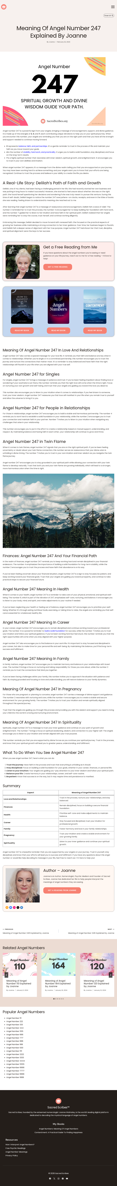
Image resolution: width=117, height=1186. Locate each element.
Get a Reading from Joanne (62, 890)
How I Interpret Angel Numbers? (19, 1144)
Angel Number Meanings (16, 1152)
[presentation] (20, 964)
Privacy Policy (11, 1155)
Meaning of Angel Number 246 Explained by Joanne (26, 931)
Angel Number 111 (13, 1018)
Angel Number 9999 (15, 1077)
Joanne (52, 42)
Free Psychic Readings (15, 1148)
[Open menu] (113, 6)
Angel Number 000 (14, 1047)
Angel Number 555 (14, 1031)
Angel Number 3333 (15, 1057)
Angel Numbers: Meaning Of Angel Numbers (58, 1128)
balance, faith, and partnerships (33, 146)
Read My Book (22, 330)
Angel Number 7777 (15, 1071)
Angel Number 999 (14, 1044)
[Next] (110, 975)
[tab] (54, 998)
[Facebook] (50, 1178)
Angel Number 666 (14, 1034)
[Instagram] (58, 1178)
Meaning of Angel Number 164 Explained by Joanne (58, 983)
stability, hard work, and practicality (39, 152)
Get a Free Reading (58, 267)
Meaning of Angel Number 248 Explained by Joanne (91, 931)
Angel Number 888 (14, 1041)
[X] (54, 1178)
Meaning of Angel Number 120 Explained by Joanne (96, 983)
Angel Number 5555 (15, 1064)
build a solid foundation (55, 631)
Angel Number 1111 (14, 1051)
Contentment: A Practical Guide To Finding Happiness (58, 1132)
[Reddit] (63, 1178)
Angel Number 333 (14, 1024)
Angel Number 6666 (15, 1067)
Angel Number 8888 (15, 1074)
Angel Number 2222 (15, 1054)
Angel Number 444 (15, 1028)
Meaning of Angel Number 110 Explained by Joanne (18, 983)
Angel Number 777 (14, 1038)
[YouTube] (67, 1178)
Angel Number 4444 (15, 1061)
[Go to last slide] (6, 975)
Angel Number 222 (14, 1021)
